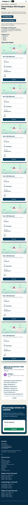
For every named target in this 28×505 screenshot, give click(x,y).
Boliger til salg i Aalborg (6, 496)
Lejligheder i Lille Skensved (10, 386)
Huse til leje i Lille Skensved (10, 382)
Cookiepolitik (4, 466)
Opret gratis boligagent (9, 20)
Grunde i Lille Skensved (9, 392)
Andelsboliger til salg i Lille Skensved (12, 380)
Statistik (3, 468)
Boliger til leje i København (7, 475)
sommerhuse (4, 30)
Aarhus (4, 37)
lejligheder (12, 29)
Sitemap (3, 469)
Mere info (14, 79)
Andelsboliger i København (7, 484)
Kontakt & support (5, 460)
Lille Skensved (13, 4)
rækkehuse (17, 29)
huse (8, 29)
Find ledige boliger (7, 16)
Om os (2, 459)
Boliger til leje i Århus (6, 476)
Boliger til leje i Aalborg (6, 479)
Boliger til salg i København (7, 492)
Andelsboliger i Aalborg (6, 487)
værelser (11, 30)
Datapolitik (3, 465)
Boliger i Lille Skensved (9, 384)
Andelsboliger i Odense (6, 486)
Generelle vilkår (4, 463)
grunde (5, 29)
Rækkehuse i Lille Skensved (10, 388)
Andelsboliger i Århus (6, 485)
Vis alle (14, 398)
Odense (4, 38)
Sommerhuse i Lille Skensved (11, 390)
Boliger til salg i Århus (6, 494)
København (5, 35)
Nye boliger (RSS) (5, 470)
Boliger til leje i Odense (6, 478)
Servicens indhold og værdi (7, 464)
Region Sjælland (5, 4)
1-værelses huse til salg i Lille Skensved (13, 394)
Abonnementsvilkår (5, 461)
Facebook (2, 454)
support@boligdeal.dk (6, 447)
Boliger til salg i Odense (6, 495)
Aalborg (4, 39)
